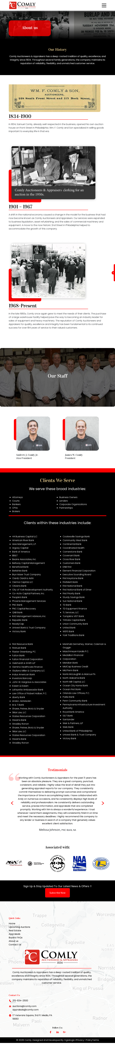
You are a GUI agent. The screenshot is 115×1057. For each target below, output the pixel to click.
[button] (103, 803)
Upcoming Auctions (19, 927)
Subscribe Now (57, 892)
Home (12, 923)
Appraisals (14, 934)
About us (13, 941)
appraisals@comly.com (25, 1009)
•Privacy (79, 1040)
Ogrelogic (69, 1040)
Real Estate (15, 930)
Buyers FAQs (15, 937)
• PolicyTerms (92, 1040)
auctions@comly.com (24, 1006)
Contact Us (15, 944)
